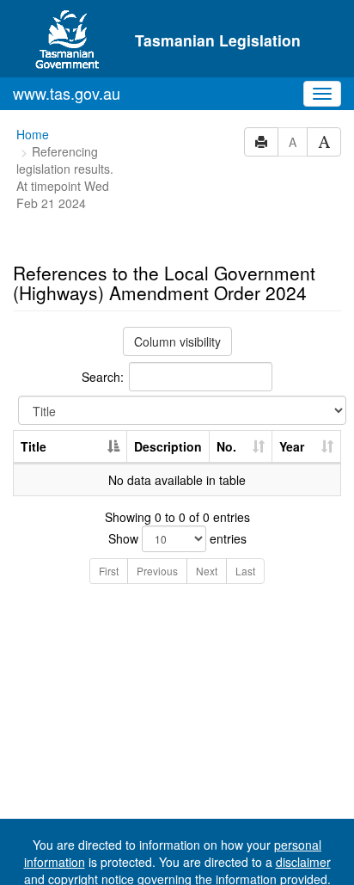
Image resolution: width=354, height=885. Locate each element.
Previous (157, 570)
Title (33, 446)
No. (226, 446)
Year (291, 446)
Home (32, 134)
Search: (103, 376)
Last (245, 570)
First (109, 570)
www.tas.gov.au (66, 93)
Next (206, 570)
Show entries (177, 538)
